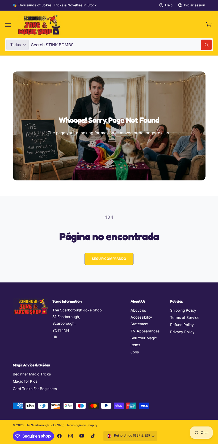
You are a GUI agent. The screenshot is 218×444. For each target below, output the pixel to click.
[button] (8, 25)
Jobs (135, 352)
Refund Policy (182, 325)
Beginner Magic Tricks (32, 374)
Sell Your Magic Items (144, 341)
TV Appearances (145, 331)
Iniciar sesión (194, 5)
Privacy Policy (182, 332)
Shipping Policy (183, 310)
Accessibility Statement (141, 320)
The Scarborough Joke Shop (44, 425)
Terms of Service (184, 317)
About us (138, 310)
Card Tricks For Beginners (35, 389)
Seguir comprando (109, 259)
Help (169, 5)
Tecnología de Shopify (81, 425)
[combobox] (121, 44)
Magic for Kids (25, 381)
